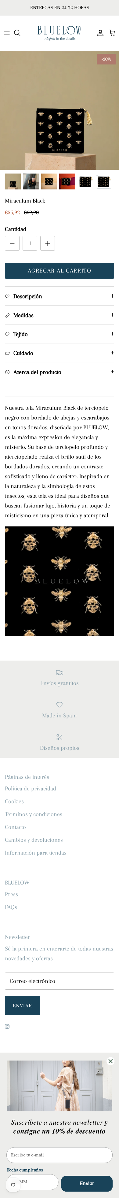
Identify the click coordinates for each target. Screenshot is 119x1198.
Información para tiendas (36, 852)
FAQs (11, 907)
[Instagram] (7, 1026)
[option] (59, 110)
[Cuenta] (99, 32)
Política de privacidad (30, 788)
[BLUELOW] (59, 33)
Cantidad (15, 229)
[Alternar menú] (6, 32)
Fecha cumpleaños (25, 1170)
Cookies (14, 801)
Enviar (22, 1005)
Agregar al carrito (60, 270)
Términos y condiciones (33, 814)
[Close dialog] (110, 1061)
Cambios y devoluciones (34, 840)
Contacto (15, 827)
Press (11, 894)
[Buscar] (20, 32)
